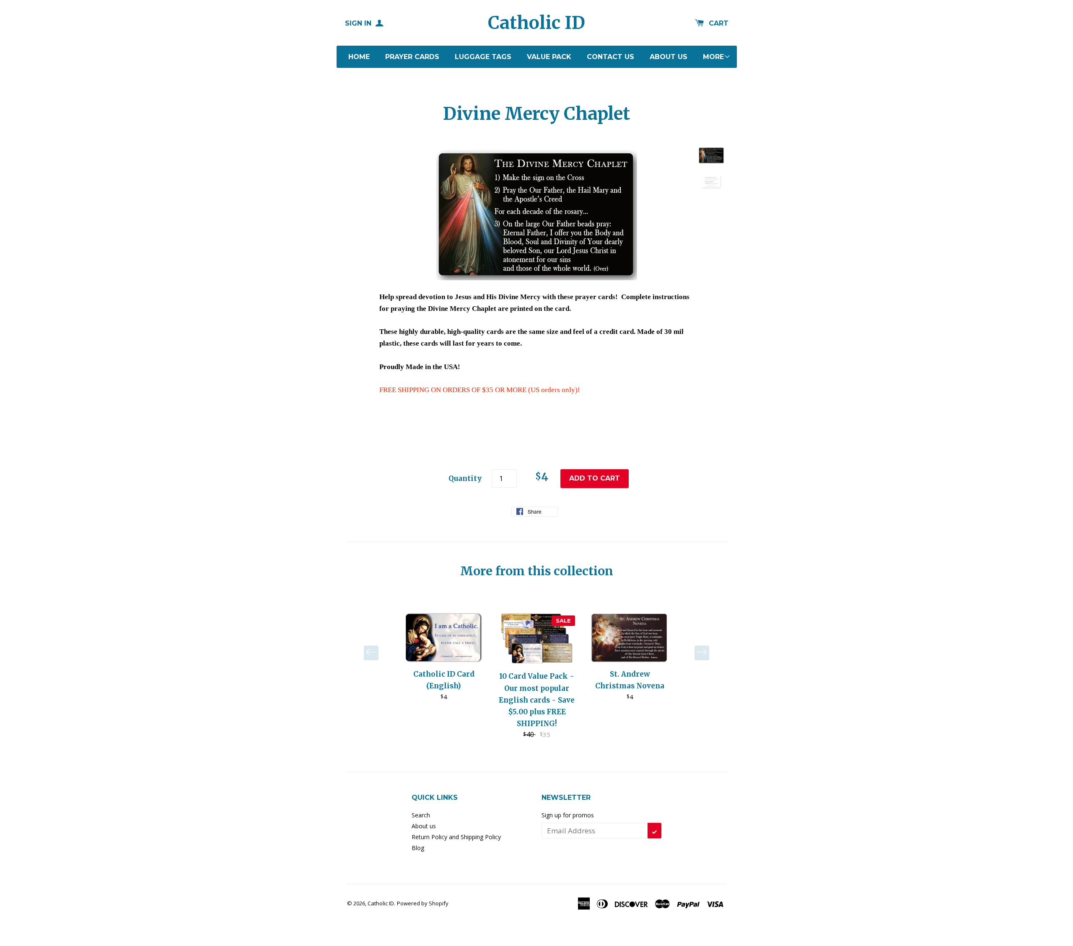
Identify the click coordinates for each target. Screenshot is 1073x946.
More (713, 57)
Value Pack (549, 57)
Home (359, 57)
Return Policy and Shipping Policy (456, 837)
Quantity (465, 478)
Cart (718, 23)
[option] (443, 657)
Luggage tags (483, 57)
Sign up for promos (568, 815)
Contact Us (610, 57)
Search (421, 815)
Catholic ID (536, 23)
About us (668, 57)
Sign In (359, 23)
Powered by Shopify (422, 903)
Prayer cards (412, 57)
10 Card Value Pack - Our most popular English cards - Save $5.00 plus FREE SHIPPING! (537, 700)
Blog (418, 848)
